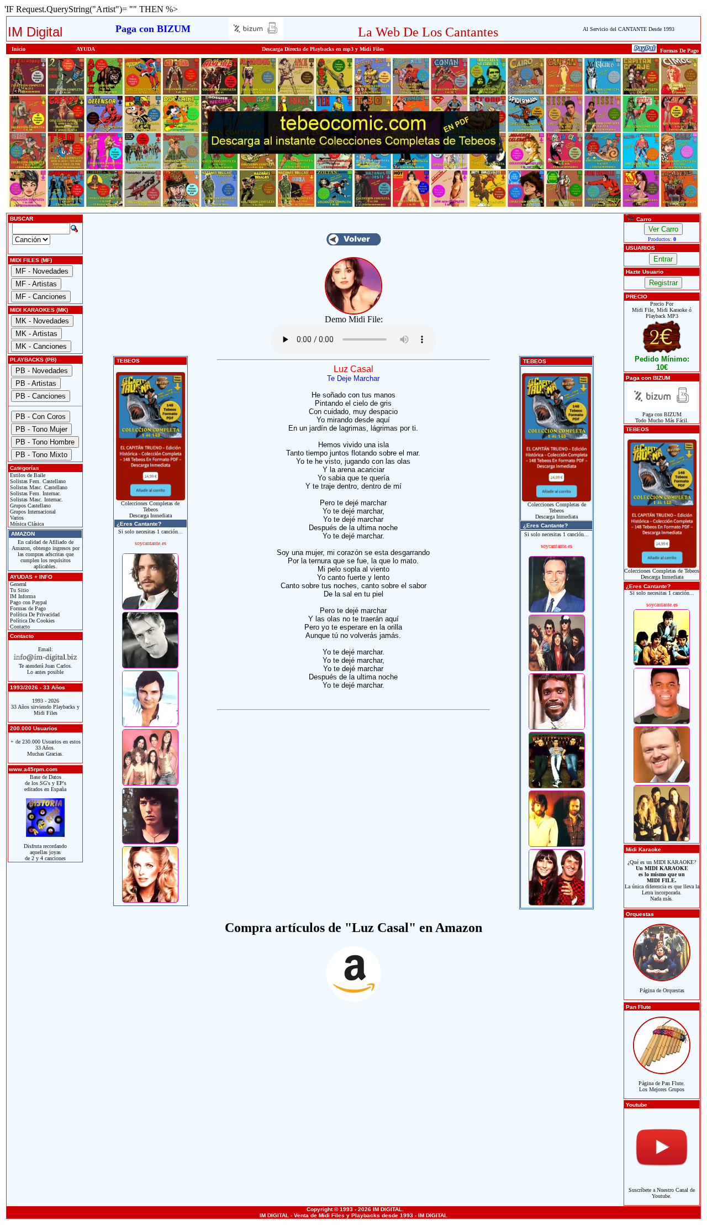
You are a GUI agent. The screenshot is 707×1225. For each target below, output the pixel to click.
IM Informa (21, 596)
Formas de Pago (27, 608)
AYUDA (85, 49)
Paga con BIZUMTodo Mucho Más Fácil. (662, 417)
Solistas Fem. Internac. (34, 493)
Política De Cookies (31, 620)
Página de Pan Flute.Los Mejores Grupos (662, 1086)
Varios (16, 518)
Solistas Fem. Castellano (37, 481)
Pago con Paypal (27, 602)
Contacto (19, 627)
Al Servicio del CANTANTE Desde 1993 (628, 29)
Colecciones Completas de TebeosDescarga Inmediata (150, 509)
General (17, 584)
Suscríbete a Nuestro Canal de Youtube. (662, 1193)
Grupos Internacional (32, 512)
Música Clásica (26, 524)
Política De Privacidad (34, 614)
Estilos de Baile (26, 475)
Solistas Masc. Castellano (37, 487)
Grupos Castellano (29, 505)
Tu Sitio (18, 590)
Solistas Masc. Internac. (35, 499)
